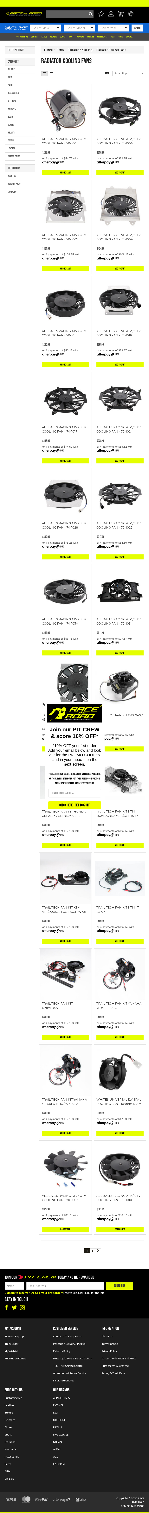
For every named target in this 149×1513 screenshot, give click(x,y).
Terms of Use (110, 1343)
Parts (113, 36)
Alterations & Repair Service (69, 1373)
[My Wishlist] (101, 14)
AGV (55, 1456)
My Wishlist (11, 1351)
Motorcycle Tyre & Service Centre (72, 1358)
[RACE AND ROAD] (24, 13)
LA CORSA (59, 1463)
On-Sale (129, 36)
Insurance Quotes (63, 1380)
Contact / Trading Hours (67, 1336)
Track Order (11, 1343)
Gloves (63, 36)
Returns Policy (15, 183)
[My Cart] (121, 14)
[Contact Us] (131, 16)
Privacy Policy (109, 1351)
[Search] (90, 14)
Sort (107, 73)
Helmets (53, 36)
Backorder (65, 1229)
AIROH (57, 1449)
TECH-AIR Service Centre (68, 1365)
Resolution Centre (16, 1358)
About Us (12, 176)
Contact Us (12, 191)
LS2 (55, 1412)
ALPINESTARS (61, 1397)
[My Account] (111, 16)
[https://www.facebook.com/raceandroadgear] (6, 1308)
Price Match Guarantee (115, 1365)
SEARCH (137, 28)
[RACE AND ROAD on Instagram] (22, 1308)
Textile (44, 36)
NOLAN (57, 1441)
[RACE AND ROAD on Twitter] (14, 1308)
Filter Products (16, 50)
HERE (87, 1292)
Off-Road (80, 36)
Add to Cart (65, 172)
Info (62, 162)
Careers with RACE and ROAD (119, 1358)
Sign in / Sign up (14, 1336)
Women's (90, 36)
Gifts (121, 36)
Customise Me (22, 36)
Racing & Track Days (113, 1373)
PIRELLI (57, 1427)
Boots (71, 36)
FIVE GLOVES (61, 1434)
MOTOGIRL (59, 1419)
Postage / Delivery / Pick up (69, 1343)
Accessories (102, 36)
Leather (34, 36)
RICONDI (58, 1405)
